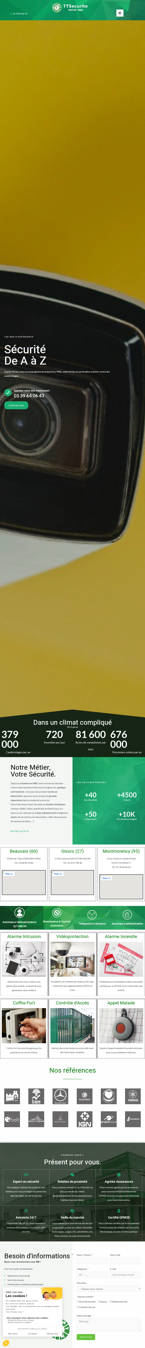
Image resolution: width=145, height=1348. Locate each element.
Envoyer (86, 1337)
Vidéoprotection (72, 936)
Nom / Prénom (84, 1254)
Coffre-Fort (24, 1003)
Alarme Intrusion (24, 936)
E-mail (113, 1269)
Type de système (85, 1296)
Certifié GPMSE (119, 1217)
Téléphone (82, 1269)
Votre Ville (115, 1254)
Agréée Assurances (119, 1181)
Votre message (84, 1315)
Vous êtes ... (82, 1282)
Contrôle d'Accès (72, 1003)
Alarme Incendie (121, 936)
